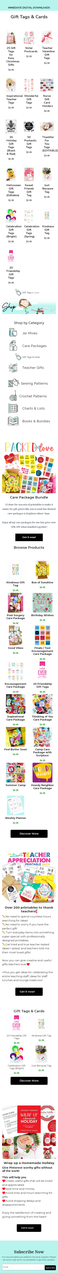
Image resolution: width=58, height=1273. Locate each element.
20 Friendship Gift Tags (13, 273)
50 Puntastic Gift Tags (30, 142)
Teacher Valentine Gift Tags (48, 53)
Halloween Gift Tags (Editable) (13, 190)
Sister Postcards (31, 49)
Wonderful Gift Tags (31, 99)
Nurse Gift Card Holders (47, 101)
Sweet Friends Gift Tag (29, 190)
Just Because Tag (47, 188)
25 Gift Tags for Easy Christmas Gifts (12, 56)
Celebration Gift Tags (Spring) (31, 231)
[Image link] (29, 293)
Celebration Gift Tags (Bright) (14, 231)
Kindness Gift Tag (48, 230)
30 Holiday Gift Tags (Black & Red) (11, 145)
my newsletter (29, 1260)
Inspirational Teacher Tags (14, 99)
